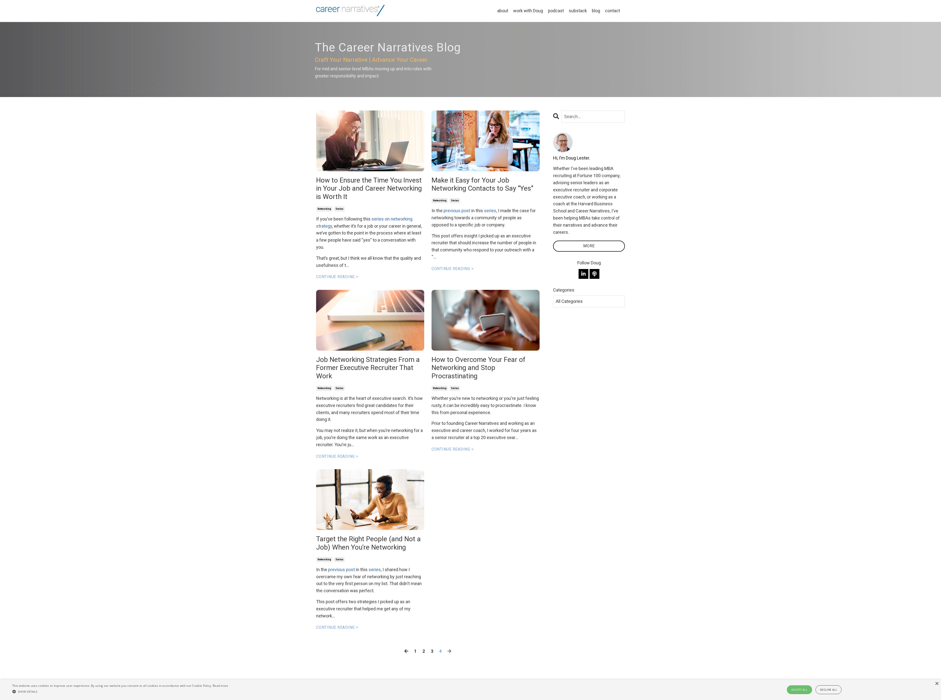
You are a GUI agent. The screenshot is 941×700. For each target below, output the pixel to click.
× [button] (937, 684)
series (339, 209)
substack (578, 10)
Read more (220, 686)
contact (612, 10)
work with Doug (528, 10)
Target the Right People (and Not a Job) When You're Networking (368, 543)
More (589, 246)
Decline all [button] (828, 689)
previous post (341, 569)
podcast (556, 10)
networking (324, 209)
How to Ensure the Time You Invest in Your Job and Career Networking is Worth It (369, 188)
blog (596, 10)
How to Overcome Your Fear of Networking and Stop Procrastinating (478, 368)
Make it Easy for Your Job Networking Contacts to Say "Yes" (482, 184)
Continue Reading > (337, 276)
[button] (120, 691)
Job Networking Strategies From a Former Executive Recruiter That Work (368, 368)
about (502, 10)
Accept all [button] (799, 689)
